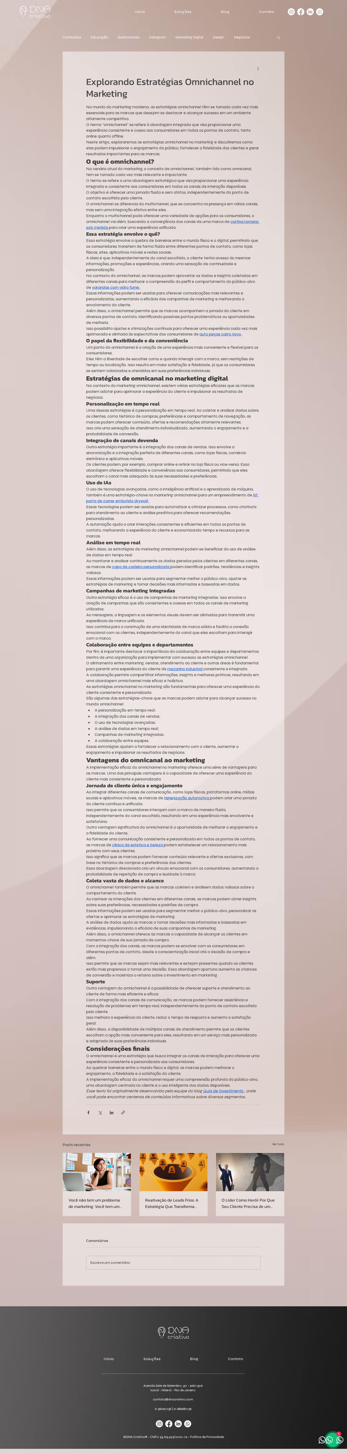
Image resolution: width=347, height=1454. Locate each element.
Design (218, 37)
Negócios (242, 37)
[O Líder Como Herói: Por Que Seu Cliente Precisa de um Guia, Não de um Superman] (250, 1172)
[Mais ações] (258, 68)
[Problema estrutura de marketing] (97, 1172)
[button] (171, 11)
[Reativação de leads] (174, 1172)
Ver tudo (278, 1144)
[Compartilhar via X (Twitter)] (100, 1112)
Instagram (157, 37)
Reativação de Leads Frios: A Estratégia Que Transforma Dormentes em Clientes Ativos (173, 1203)
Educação (99, 37)
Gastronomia (129, 37)
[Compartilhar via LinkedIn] (111, 1112)
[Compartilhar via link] (123, 1112)
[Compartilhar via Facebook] (88, 1112)
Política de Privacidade (207, 1437)
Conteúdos (72, 37)
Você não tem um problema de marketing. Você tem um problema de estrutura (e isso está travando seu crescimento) (95, 1203)
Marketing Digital (189, 37)
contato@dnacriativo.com (173, 1399)
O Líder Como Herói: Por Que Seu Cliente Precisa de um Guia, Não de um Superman (248, 1203)
